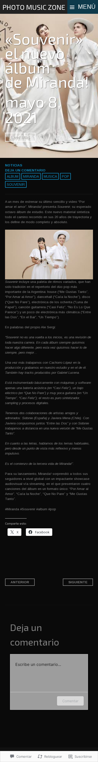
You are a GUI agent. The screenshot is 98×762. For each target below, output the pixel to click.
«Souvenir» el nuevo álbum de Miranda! (47, 60)
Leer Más (20, 137)
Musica (50, 176)
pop (65, 176)
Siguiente (77, 582)
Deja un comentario (25, 170)
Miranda (31, 176)
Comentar (70, 701)
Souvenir (16, 184)
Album (12, 176)
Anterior (20, 582)
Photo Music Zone (34, 7)
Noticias (13, 165)
